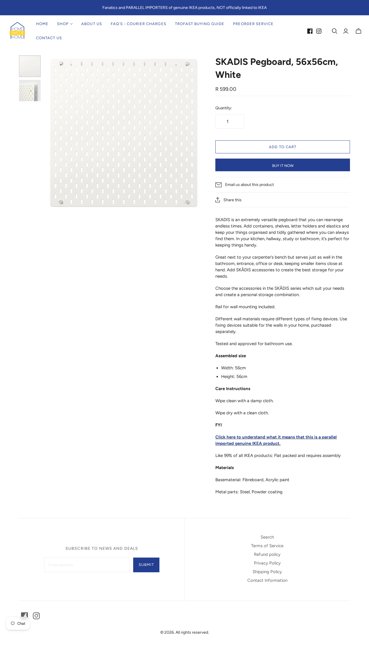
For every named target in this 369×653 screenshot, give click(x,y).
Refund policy (267, 554)
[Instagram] (318, 31)
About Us (91, 24)
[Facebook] (310, 31)
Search (267, 537)
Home (42, 24)
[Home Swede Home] (17, 31)
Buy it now (282, 165)
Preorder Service (253, 24)
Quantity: (223, 108)
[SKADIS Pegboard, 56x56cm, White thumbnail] (30, 66)
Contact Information (267, 580)
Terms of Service (267, 545)
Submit (146, 564)
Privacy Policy (267, 563)
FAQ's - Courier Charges (138, 24)
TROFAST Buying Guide (200, 24)
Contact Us (49, 38)
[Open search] (335, 31)
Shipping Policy (267, 571)
